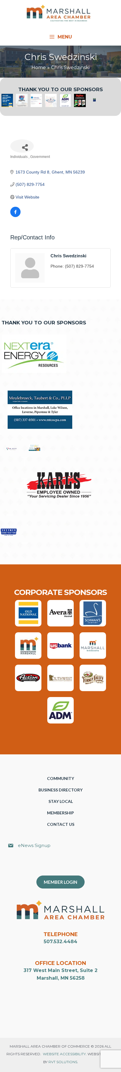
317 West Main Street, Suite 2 (60, 970)
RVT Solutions (62, 1062)
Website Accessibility (64, 1054)
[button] (63, 864)
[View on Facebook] (15, 215)
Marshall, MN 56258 (61, 978)
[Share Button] (22, 146)
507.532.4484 (60, 941)
